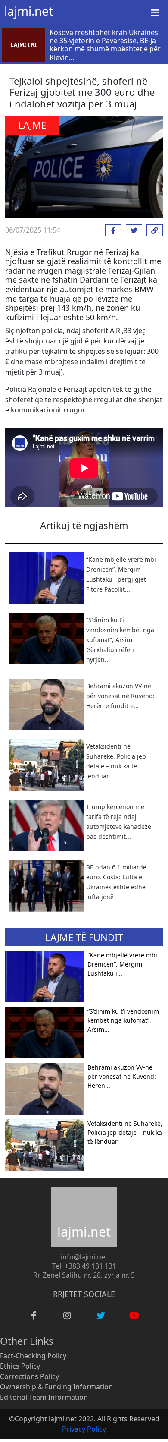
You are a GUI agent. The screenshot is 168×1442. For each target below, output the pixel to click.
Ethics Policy (20, 1366)
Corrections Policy (29, 1376)
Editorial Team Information (44, 1397)
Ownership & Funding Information (56, 1387)
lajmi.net (28, 11)
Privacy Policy (84, 1429)
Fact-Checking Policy (33, 1355)
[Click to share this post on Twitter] (131, 230)
